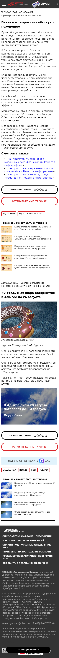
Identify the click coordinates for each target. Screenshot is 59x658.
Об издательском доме (17, 536)
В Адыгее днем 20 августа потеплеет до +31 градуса (25, 407)
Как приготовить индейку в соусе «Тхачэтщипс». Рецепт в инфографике (28, 176)
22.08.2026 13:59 (9, 283)
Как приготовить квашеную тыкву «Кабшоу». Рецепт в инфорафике (30, 247)
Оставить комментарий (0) (29, 201)
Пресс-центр (44, 536)
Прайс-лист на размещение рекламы (26, 551)
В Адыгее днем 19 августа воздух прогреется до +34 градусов (29, 494)
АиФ (31, 340)
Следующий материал (28, 650)
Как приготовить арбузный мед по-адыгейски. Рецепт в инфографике (31, 257)
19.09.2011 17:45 (9, 12)
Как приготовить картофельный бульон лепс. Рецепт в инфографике (33, 228)
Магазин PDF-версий (31, 540)
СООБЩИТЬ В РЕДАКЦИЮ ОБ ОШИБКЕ (25, 563)
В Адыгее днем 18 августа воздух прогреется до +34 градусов (29, 503)
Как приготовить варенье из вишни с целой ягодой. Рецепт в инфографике (32, 266)
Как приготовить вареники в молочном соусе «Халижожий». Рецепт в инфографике (30, 162)
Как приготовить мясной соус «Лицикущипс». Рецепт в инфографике (32, 237)
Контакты (8, 540)
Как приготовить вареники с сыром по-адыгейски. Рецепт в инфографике (28, 170)
